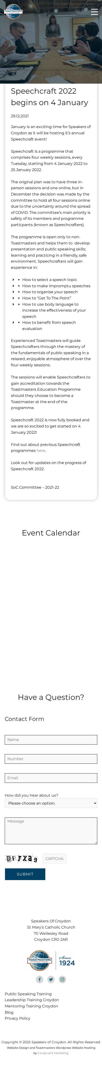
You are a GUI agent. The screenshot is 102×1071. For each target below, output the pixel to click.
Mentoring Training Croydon (31, 1006)
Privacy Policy (17, 1018)
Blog (9, 1012)
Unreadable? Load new (78, 858)
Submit (25, 874)
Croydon (37, 994)
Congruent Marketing (53, 1053)
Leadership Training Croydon (32, 1000)
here (41, 450)
